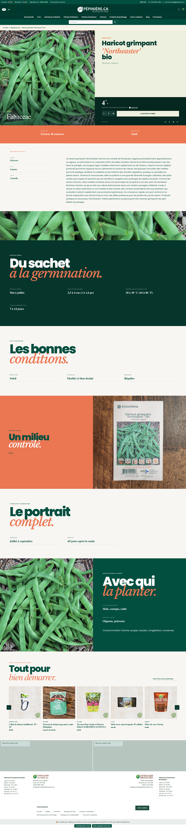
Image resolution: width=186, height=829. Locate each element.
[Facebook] (169, 122)
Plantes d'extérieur (89, 17)
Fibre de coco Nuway (154, 724)
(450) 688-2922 (38, 785)
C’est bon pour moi (83, 826)
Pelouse (103, 17)
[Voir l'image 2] (5, 82)
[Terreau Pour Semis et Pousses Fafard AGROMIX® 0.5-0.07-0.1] (93, 703)
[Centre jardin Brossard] (144, 777)
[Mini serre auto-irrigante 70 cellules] (127, 703)
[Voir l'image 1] (5, 73)
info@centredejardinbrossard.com (141, 787)
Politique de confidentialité (70, 815)
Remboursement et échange (47, 815)
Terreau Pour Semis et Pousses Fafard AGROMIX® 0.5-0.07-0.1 (91, 725)
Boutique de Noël (69, 812)
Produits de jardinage (118, 17)
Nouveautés (29, 17)
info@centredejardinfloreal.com (44, 787)
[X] (165, 122)
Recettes (57, 812)
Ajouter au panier (147, 114)
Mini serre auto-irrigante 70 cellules (127, 724)
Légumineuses (15, 28)
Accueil (5, 28)
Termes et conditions (90, 815)
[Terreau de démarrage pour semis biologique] (59, 703)
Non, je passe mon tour (101, 826)
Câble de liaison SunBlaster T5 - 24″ (23, 725)
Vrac (39, 17)
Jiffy (113, 721)
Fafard (45, 721)
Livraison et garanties (86, 812)
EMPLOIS (143, 2)
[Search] (115, 22)
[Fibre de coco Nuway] (161, 703)
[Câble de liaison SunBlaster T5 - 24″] (25, 703)
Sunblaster (13, 721)
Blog (147, 17)
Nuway (147, 721)
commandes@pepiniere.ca (175, 2)
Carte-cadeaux (136, 17)
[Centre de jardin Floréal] (41, 777)
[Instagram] (173, 122)
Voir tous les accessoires (165, 679)
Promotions (157, 17)
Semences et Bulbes (52, 17)
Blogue (48, 812)
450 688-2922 (156, 2)
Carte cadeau (142, 808)
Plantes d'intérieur (71, 17)
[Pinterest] (177, 122)
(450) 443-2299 (147, 785)
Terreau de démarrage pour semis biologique (58, 725)
